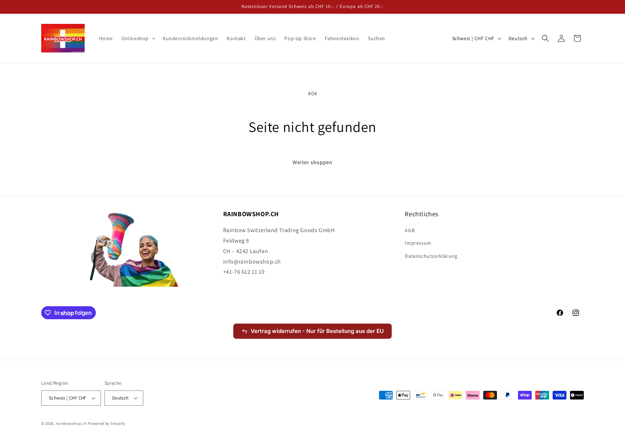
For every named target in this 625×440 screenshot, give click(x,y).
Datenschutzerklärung (431, 256)
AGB (409, 230)
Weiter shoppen (312, 162)
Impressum (418, 243)
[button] (137, 38)
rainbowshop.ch (71, 423)
